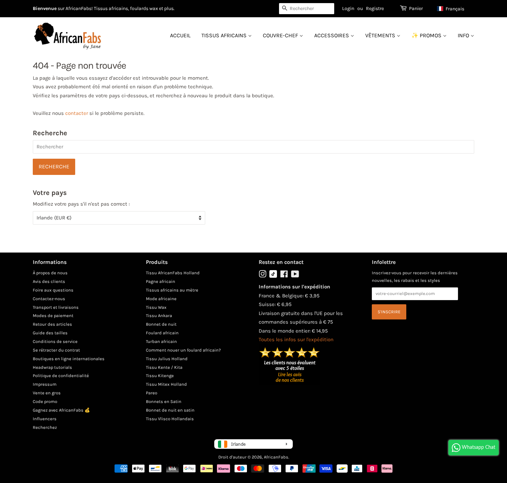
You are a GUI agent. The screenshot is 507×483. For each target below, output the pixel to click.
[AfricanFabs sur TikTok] (273, 276)
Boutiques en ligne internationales (69, 358)
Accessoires (332, 35)
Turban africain (161, 341)
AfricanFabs (276, 457)
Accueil (180, 35)
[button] (454, 8)
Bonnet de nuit (161, 324)
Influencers (45, 418)
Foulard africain (162, 332)
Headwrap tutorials (52, 367)
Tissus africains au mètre (172, 290)
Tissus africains (224, 35)
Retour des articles (52, 324)
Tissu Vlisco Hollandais (170, 418)
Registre (375, 8)
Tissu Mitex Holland (166, 384)
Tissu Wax (156, 307)
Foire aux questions (53, 290)
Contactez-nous (49, 298)
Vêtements (381, 35)
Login (348, 8)
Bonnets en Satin (163, 401)
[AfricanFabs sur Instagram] (262, 275)
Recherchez (45, 427)
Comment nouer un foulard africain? (183, 350)
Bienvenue (45, 8)
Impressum (45, 384)
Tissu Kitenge (160, 375)
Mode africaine (161, 298)
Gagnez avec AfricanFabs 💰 (61, 410)
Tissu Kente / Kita (164, 367)
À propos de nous (50, 272)
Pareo (151, 392)
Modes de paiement (53, 315)
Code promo (45, 401)
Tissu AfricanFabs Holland (173, 272)
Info (464, 35)
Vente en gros (47, 392)
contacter (76, 113)
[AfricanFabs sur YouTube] (295, 275)
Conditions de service (55, 341)
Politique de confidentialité (61, 375)
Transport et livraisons (56, 307)
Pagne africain (160, 281)
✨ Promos (427, 35)
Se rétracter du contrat (56, 350)
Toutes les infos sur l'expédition (296, 339)
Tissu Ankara (159, 315)
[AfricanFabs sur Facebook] (284, 275)
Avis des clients (49, 281)
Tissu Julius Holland (167, 358)
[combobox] (306, 8)
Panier (416, 8)
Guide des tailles (50, 332)
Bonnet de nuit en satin (170, 410)
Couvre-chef (281, 35)
